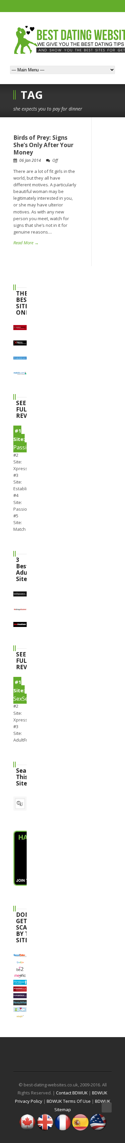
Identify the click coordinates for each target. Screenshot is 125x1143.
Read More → (26, 243)
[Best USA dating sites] (98, 1129)
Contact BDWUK (72, 1093)
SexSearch (26, 698)
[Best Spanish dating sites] (80, 1129)
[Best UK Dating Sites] (45, 1129)
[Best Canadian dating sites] (27, 1129)
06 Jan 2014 (30, 160)
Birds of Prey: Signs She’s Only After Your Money (43, 145)
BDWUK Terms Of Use (69, 1101)
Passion (21, 509)
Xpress (20, 468)
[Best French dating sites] (62, 1129)
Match (19, 529)
